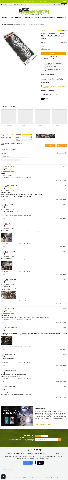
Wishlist (54, 4)
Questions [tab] (12, 149)
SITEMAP (48, 458)
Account (58, 4)
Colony (42, 41)
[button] (64, 180)
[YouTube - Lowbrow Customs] (34, 450)
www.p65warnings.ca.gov (47, 96)
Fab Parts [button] (37, 17)
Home (3, 24)
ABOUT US (25, 456)
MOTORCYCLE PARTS (12, 453)
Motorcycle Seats (9, 24)
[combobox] (17, 4)
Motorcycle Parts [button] (7, 17)
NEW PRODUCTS (22, 453)
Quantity (42, 46)
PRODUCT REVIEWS (21, 458)
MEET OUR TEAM (33, 456)
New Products (29, 17)
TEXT (44, 436)
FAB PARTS (30, 453)
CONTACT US (8, 456)
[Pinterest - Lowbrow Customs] (40, 450)
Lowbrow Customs (9, 469)
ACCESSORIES (44, 453)
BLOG (58, 453)
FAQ (13, 456)
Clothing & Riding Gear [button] (48, 17)
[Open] (3, 476)
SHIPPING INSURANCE (33, 458)
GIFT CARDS (52, 453)
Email (37, 436)
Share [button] (4, 180)
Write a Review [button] (62, 145)
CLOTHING (37, 453)
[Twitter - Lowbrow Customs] (37, 450)
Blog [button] (33, 19)
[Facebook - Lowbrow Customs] (31, 450)
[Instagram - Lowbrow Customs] (28, 450)
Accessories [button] (61, 17)
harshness (10, 159)
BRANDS (60, 456)
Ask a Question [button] (51, 145)
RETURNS (18, 456)
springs (4, 159)
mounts (17, 159)
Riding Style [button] (19, 17)
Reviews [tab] (3, 149)
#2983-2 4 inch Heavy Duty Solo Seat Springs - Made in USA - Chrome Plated (16, 177)
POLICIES (42, 458)
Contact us (64, 1)
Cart (65, 4)
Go (59, 439)
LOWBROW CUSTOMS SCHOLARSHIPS (47, 456)
